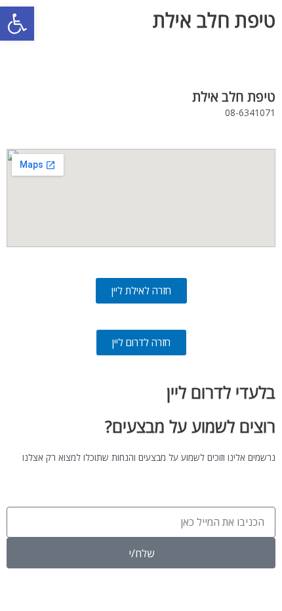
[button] (17, 24)
